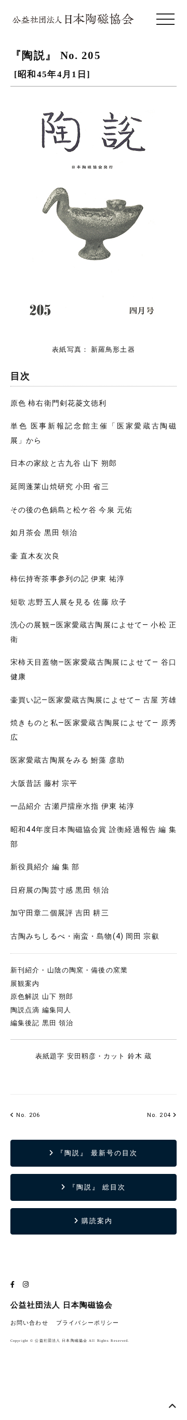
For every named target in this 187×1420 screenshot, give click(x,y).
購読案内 (96, 1221)
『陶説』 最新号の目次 (96, 1153)
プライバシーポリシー (87, 1322)
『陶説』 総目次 (96, 1187)
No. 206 (27, 1115)
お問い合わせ (29, 1322)
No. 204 (159, 1115)
